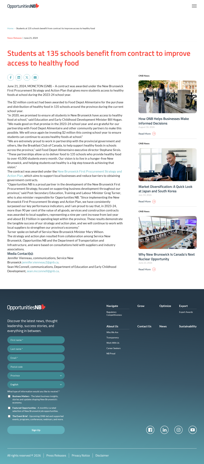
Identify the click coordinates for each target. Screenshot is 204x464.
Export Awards (186, 312)
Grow (140, 306)
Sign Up (36, 429)
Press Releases (56, 455)
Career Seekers (113, 348)
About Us (112, 326)
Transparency (112, 337)
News (163, 326)
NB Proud (110, 353)
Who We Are (112, 332)
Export (183, 306)
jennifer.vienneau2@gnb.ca (40, 262)
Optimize (165, 306)
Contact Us (144, 326)
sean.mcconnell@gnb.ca (43, 271)
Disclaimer (102, 455)
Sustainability (188, 326)
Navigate (112, 306)
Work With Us (112, 343)
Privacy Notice (81, 455)
